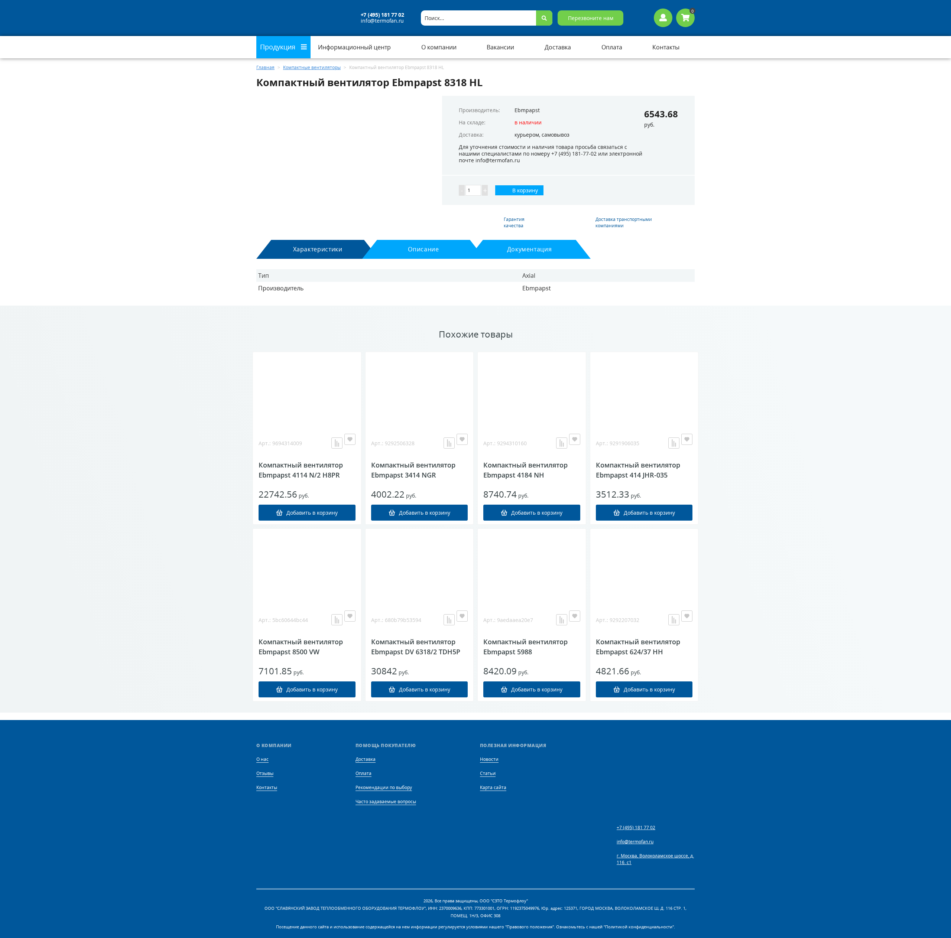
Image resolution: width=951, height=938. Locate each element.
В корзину (524, 190)
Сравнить (337, 443)
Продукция (278, 46)
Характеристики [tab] (318, 249)
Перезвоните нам (590, 18)
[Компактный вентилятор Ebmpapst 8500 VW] (307, 566)
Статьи (488, 773)
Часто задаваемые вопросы (386, 801)
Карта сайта (493, 787)
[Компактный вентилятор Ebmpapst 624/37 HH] (644, 566)
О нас (262, 759)
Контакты (266, 787)
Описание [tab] (423, 249)
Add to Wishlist (350, 439)
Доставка (366, 759)
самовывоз (555, 134)
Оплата (363, 773)
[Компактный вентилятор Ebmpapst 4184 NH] (532, 389)
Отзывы (264, 773)
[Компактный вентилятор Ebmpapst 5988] (532, 566)
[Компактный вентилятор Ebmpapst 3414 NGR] (420, 389)
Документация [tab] (529, 249)
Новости (489, 759)
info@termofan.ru (382, 21)
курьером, (527, 134)
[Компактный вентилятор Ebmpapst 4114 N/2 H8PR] (307, 389)
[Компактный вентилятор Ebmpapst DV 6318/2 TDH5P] (420, 566)
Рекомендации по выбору (384, 787)
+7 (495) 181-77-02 (574, 153)
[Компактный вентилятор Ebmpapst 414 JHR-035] (644, 389)
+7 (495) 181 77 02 (382, 15)
